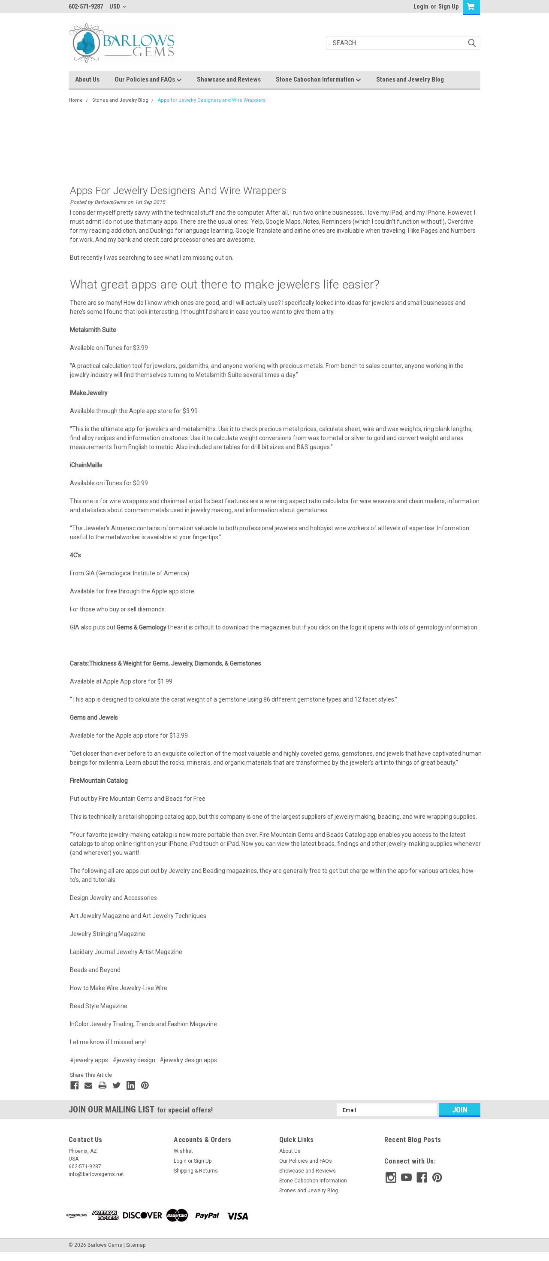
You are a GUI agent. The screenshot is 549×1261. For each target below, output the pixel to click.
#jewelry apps (89, 1060)
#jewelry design (133, 1060)
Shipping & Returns (196, 1171)
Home (76, 100)
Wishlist (183, 1151)
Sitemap (135, 1245)
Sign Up (448, 6)
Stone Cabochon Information (316, 79)
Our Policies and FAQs (145, 79)
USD (115, 6)
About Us (87, 79)
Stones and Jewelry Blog (410, 79)
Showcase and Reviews (229, 79)
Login (420, 6)
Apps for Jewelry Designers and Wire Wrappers (211, 100)
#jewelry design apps (188, 1060)
